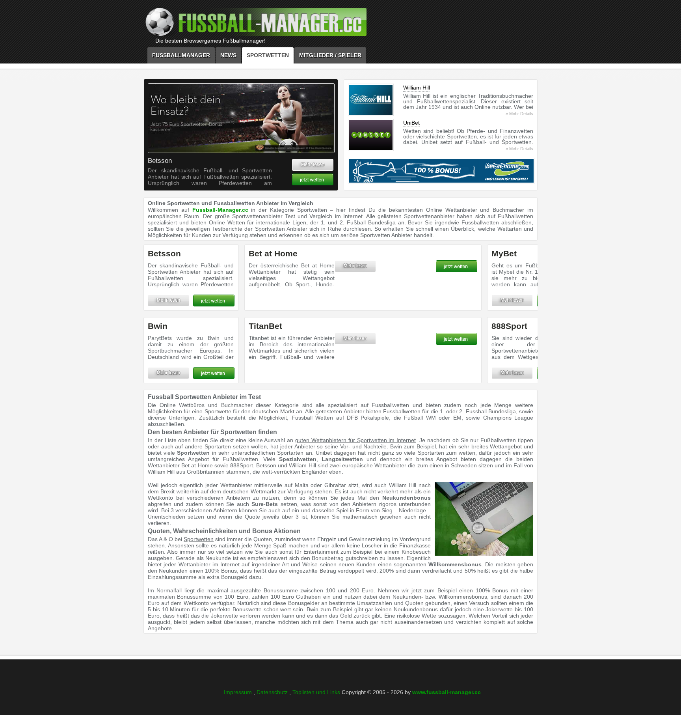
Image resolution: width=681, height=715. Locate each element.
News (228, 55)
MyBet (504, 253)
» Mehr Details (519, 113)
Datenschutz (273, 692)
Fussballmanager (181, 55)
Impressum (238, 692)
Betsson (160, 160)
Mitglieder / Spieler (330, 55)
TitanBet (265, 325)
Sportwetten (268, 55)
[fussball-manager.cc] (277, 24)
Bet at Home (273, 253)
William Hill (416, 87)
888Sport (509, 325)
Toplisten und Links (317, 692)
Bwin (157, 325)
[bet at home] (440, 171)
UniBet (411, 122)
